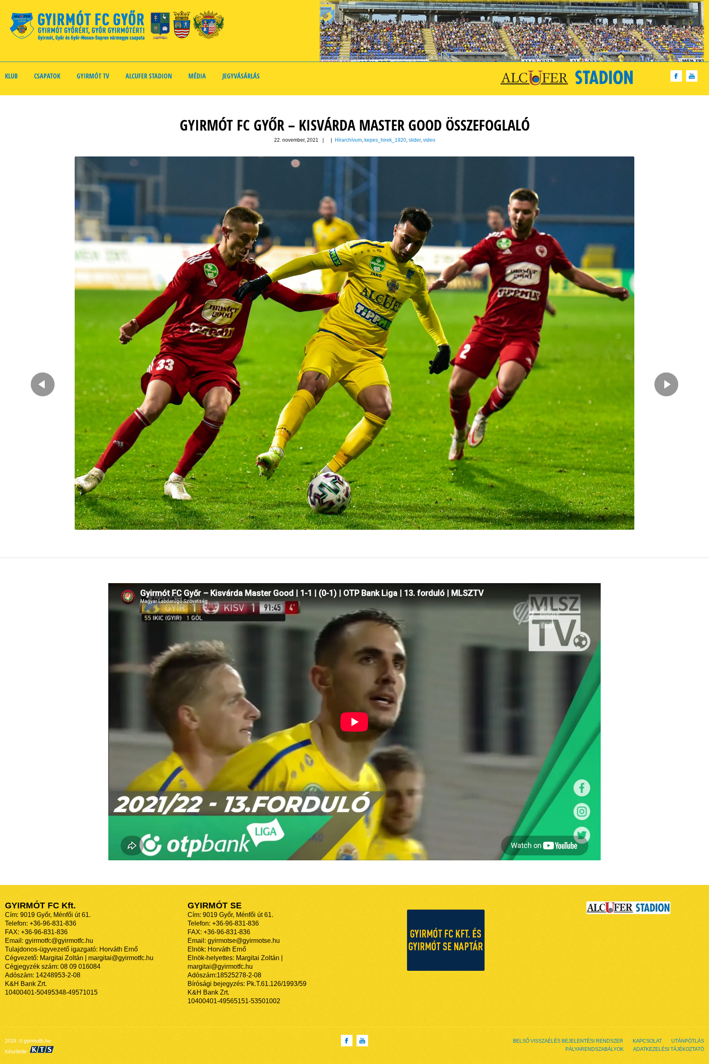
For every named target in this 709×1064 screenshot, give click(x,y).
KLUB (11, 75)
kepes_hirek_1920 (385, 140)
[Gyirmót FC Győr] (120, 27)
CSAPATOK (47, 75)
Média (197, 75)
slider (415, 140)
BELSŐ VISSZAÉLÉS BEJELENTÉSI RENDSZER (568, 1041)
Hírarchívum (348, 140)
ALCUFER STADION (149, 75)
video (429, 140)
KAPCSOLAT (647, 1041)
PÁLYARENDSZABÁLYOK (594, 1049)
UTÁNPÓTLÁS (687, 1041)
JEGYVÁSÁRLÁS (241, 75)
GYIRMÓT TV (93, 75)
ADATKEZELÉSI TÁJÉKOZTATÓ (668, 1049)
